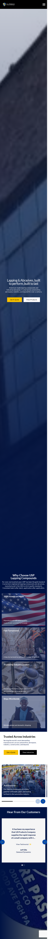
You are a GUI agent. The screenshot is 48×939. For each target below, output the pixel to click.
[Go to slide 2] (24, 865)
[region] (23, 840)
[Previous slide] (38, 801)
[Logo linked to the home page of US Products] (9, 4)
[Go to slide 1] (22, 865)
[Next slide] (43, 801)
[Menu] (44, 4)
